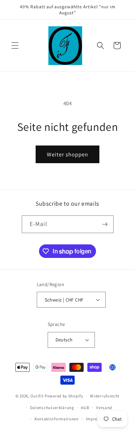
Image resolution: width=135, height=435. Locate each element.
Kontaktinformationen (56, 418)
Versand (104, 407)
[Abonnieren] (105, 224)
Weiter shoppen (67, 154)
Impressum (97, 418)
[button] (15, 45)
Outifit (37, 396)
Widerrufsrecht (105, 396)
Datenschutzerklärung (52, 407)
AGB (85, 407)
